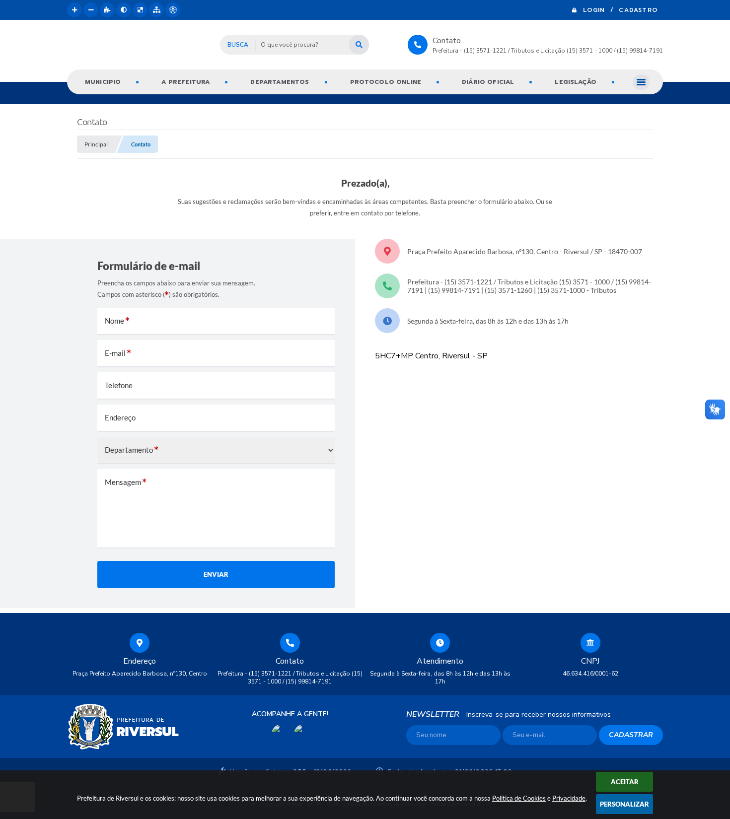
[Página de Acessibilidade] (172, 9)
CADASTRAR (631, 735)
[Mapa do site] (156, 9)
